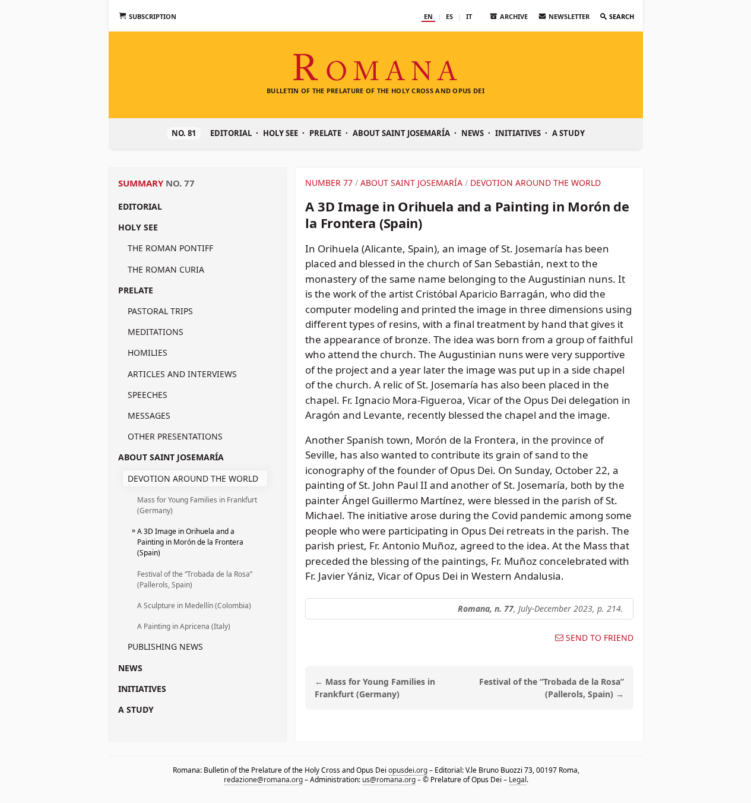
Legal (517, 779)
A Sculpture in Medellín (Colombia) (194, 605)
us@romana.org (388, 779)
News (472, 133)
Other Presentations (175, 436)
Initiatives (518, 133)
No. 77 (180, 183)
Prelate (325, 133)
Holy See (280, 133)
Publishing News (165, 646)
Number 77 (329, 182)
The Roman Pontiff (170, 248)
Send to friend (599, 638)
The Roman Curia (166, 269)
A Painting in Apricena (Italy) (183, 626)
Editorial (231, 133)
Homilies (147, 352)
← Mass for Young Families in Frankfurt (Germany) (375, 688)
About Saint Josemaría (401, 133)
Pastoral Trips (160, 311)
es (449, 16)
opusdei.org (407, 770)
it (469, 16)
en (428, 16)
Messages (149, 415)
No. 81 (184, 133)
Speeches (147, 394)
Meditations (155, 331)
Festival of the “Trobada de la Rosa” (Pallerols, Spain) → (551, 688)
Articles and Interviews (182, 374)
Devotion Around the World (193, 478)
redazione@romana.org (262, 779)
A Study (568, 133)
